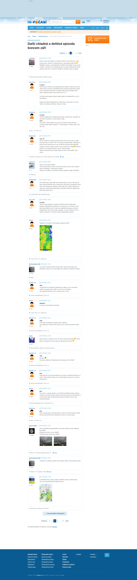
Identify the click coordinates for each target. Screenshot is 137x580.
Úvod (29, 36)
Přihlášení (106, 21)
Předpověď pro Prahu (48, 559)
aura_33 (31, 82)
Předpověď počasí (43, 36)
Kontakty (78, 554)
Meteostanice (31, 559)
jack (30, 335)
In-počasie (93, 557)
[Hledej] (78, 22)
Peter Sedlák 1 (33, 425)
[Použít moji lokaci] (73, 22)
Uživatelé (65, 557)
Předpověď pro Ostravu (48, 564)
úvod (32, 27)
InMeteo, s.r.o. (40, 575)
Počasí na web (66, 567)
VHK (30, 220)
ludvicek (31, 112)
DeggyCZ (31, 136)
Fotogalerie (65, 562)
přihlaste (54, 526)
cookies (62, 575)
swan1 (31, 476)
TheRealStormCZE (33, 264)
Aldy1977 (32, 282)
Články (64, 559)
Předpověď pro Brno (47, 562)
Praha (88, 21)
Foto (63, 156)
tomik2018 (32, 179)
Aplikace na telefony (68, 564)
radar (48, 27)
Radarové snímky (33, 557)
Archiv (97, 27)
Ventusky (92, 554)
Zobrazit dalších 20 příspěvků (56, 513)
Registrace (106, 22)
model (71, 27)
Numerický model (46, 557)
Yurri (30, 388)
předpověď (58, 27)
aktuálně (40, 27)
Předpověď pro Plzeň (48, 567)
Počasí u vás (31, 562)
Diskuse (103, 27)
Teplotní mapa (32, 567)
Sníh (93, 27)
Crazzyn (31, 162)
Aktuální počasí (32, 554)
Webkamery (31, 564)
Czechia (31, 58)
